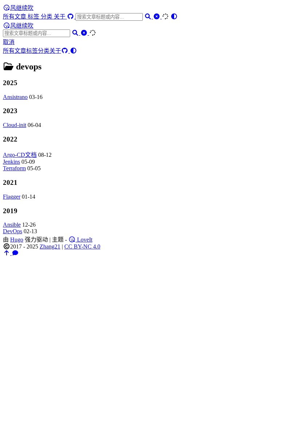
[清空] (157, 16)
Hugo (16, 239)
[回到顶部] (7, 253)
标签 (34, 16)
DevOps (12, 231)
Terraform (14, 168)
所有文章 (15, 16)
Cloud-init (14, 125)
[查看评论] (15, 253)
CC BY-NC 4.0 (82, 246)
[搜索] (148, 16)
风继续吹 (21, 8)
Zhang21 (50, 246)
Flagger (11, 197)
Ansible (12, 225)
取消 (9, 42)
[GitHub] (71, 16)
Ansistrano (15, 97)
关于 (60, 16)
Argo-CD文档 (20, 155)
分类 (47, 16)
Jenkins (11, 162)
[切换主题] (174, 16)
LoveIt (84, 239)
